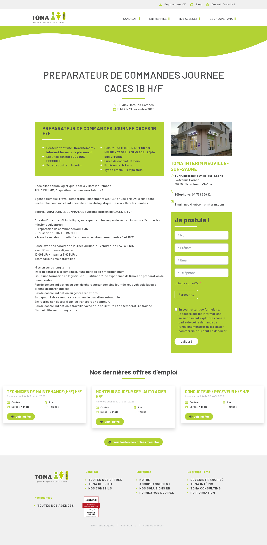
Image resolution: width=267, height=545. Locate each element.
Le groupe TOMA (223, 18)
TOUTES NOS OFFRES (105, 479)
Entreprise (159, 18)
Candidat (131, 18)
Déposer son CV (175, 4)
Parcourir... (186, 294)
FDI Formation (202, 492)
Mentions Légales (102, 525)
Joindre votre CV (186, 283)
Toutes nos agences (55, 505)
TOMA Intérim (201, 484)
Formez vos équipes (156, 492)
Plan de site (128, 525)
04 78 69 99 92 (201, 194)
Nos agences (189, 18)
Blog (198, 4)
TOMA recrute (100, 484)
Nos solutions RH (154, 488)
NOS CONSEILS (100, 488)
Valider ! (186, 341)
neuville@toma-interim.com (204, 204)
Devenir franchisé (223, 4)
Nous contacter (153, 525)
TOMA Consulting (205, 488)
